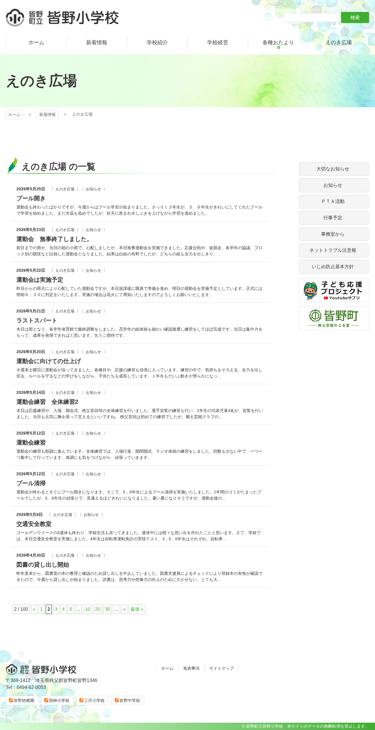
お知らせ (93, 189)
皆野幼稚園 (24, 700)
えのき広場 (64, 189)
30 (107, 609)
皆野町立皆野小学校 (62, 17)
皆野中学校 (130, 700)
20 (97, 609)
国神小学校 (59, 700)
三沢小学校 (94, 700)
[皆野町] (334, 326)
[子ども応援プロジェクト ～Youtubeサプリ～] (334, 298)
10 (87, 609)
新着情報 (47, 114)
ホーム (14, 114)
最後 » (137, 609)
